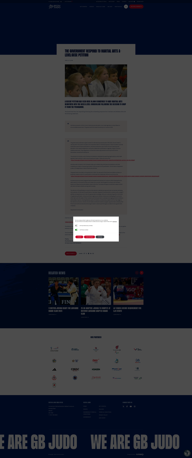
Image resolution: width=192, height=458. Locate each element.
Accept (79, 237)
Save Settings (89, 237)
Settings (100, 237)
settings (115, 221)
